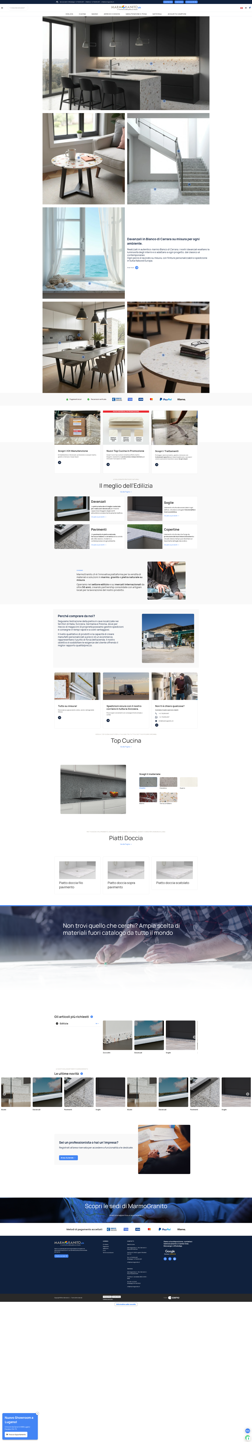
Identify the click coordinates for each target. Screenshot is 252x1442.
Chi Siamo (105, 1244)
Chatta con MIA (190, 2)
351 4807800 (137, 1283)
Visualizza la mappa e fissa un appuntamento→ (126, 1215)
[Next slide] (194, 1037)
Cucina (82, 14)
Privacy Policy (107, 1296)
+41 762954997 (79, 2)
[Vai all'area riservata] (246, 8)
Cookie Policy (116, 1296)
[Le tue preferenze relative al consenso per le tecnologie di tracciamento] (248, 1438)
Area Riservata (168, 2)
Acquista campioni (177, 14)
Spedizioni (105, 1248)
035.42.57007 (133, 1282)
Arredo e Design (112, 14)
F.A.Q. (104, 1250)
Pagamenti (106, 1246)
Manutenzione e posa (136, 14)
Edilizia (69, 14)
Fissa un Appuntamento (17, 1434)
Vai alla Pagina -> (126, 492)
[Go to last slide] (106, 1037)
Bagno (95, 14)
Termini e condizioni (108, 1252)
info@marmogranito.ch (133, 1262)
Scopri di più (130, 267)
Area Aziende (179, 2)
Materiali (157, 14)
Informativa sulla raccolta (126, 1304)
